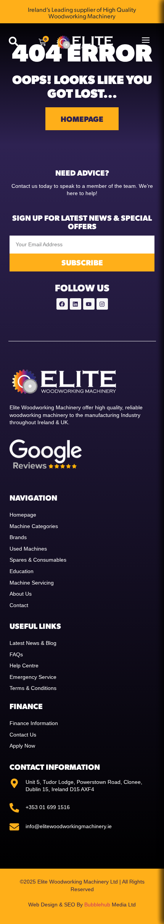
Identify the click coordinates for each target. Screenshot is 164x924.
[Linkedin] (75, 304)
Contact (19, 605)
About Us (21, 594)
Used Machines (28, 549)
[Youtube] (89, 304)
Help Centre (24, 665)
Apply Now (22, 746)
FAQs (16, 654)
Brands (18, 537)
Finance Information (34, 723)
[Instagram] (102, 304)
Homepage (23, 515)
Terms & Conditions (33, 688)
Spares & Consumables (38, 560)
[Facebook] (62, 304)
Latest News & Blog (33, 643)
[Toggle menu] (146, 40)
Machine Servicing (32, 583)
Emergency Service (33, 677)
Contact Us (23, 735)
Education (22, 571)
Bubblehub (97, 904)
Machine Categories (34, 526)
